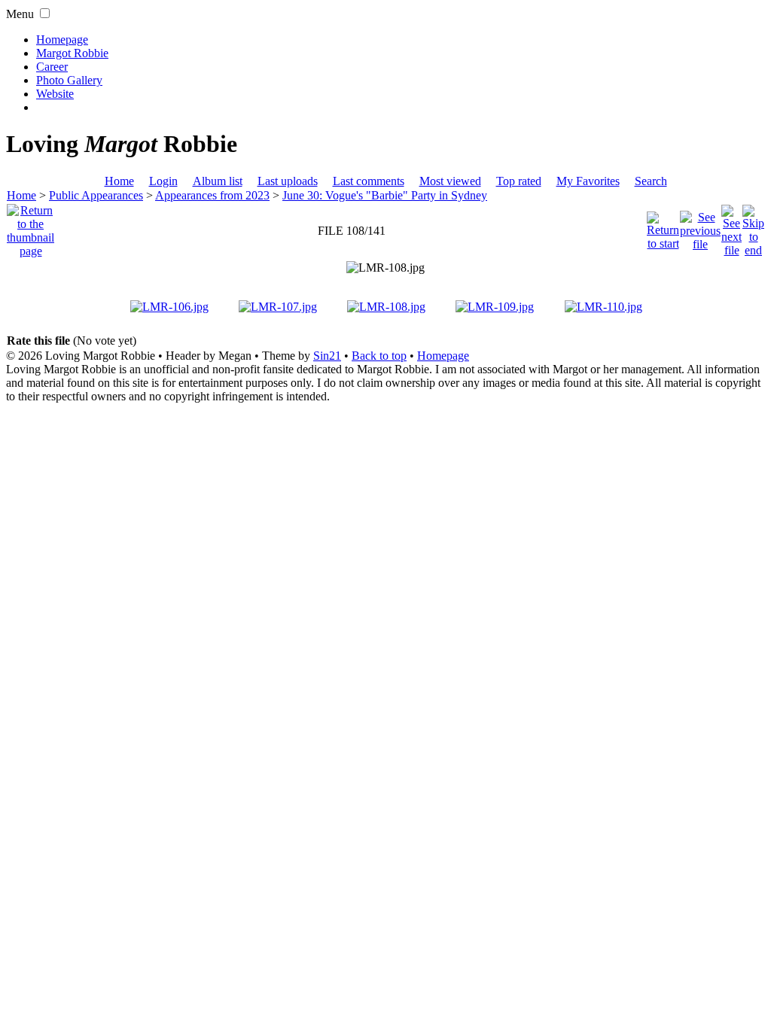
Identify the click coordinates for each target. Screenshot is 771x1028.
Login (163, 181)
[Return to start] (663, 227)
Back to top (379, 355)
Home (119, 181)
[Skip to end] (753, 227)
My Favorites (588, 181)
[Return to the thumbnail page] (30, 227)
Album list (217, 181)
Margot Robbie (72, 53)
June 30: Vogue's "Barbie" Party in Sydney (384, 195)
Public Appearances (96, 195)
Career (52, 66)
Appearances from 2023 (212, 195)
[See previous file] (700, 227)
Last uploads (288, 181)
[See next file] (731, 227)
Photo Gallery (69, 80)
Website (55, 93)
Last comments (368, 181)
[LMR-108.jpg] (385, 268)
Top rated (518, 181)
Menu (20, 14)
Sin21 (327, 355)
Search (651, 181)
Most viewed (450, 181)
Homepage (62, 39)
